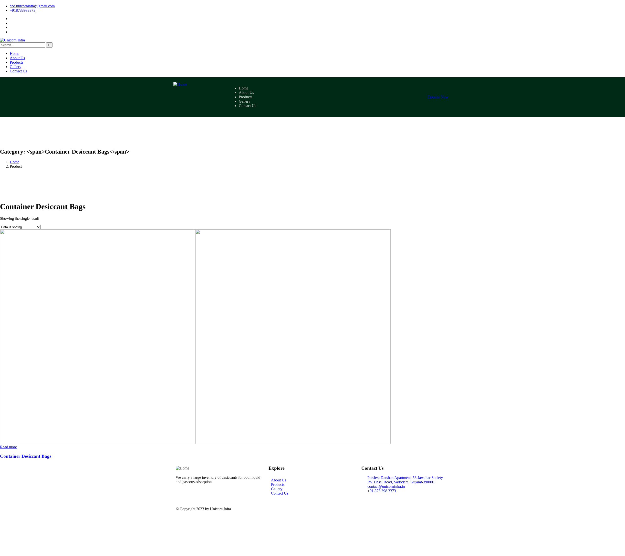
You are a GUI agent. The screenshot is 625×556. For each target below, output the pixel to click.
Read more (8, 447)
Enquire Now (437, 97)
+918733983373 (22, 10)
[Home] (180, 84)
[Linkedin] (367, 509)
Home (14, 162)
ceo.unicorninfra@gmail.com (32, 6)
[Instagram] (381, 509)
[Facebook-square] (394, 509)
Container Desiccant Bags (25, 456)
